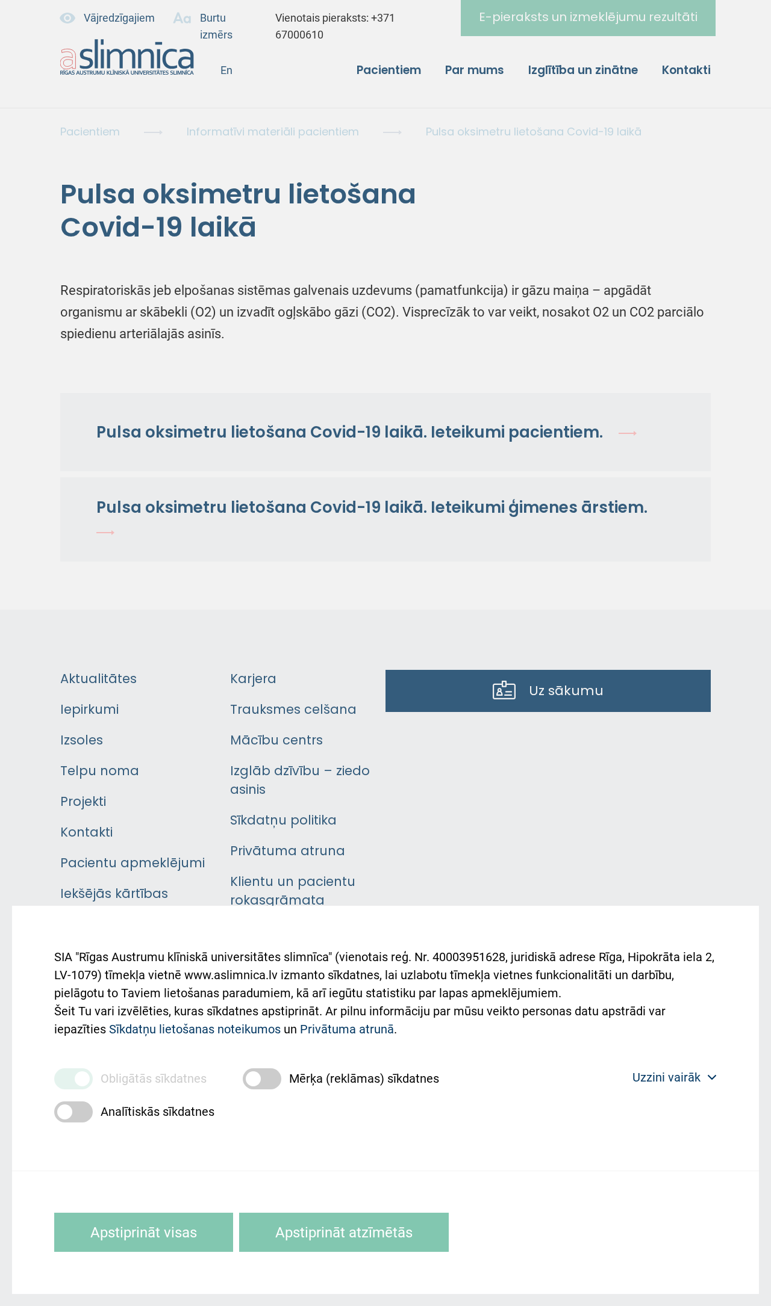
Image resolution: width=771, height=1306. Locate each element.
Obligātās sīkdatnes (154, 1078)
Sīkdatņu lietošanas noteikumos (195, 1029)
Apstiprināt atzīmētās (344, 1232)
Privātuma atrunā (347, 1029)
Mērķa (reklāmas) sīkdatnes (364, 1078)
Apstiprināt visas (143, 1232)
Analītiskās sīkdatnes (157, 1111)
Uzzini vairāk (666, 1077)
